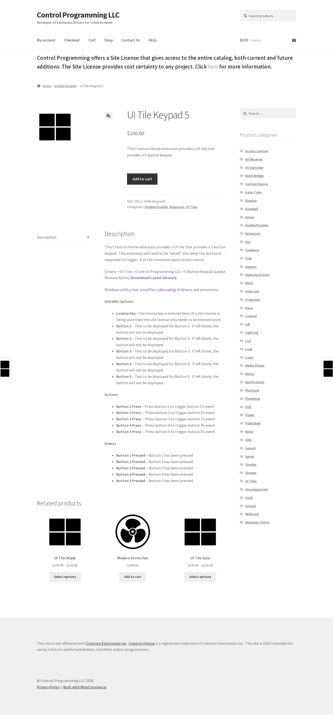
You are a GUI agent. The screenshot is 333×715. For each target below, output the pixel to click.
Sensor (250, 448)
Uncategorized (256, 489)
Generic (251, 266)
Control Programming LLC (78, 15)
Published (252, 423)
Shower (250, 473)
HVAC (249, 283)
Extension (176, 207)
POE (248, 407)
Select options (65, 576)
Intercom (252, 291)
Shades (250, 464)
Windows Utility (257, 522)
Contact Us (130, 40)
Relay (249, 431)
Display (251, 200)
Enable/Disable (66, 86)
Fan (248, 242)
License (251, 316)
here (213, 66)
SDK (248, 440)
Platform (252, 390)
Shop (108, 40)
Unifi (249, 497)
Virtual (250, 506)
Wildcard (252, 514)
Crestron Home (142, 643)
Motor (249, 374)
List (248, 341)
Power (250, 415)
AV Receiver (254, 159)
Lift (247, 324)
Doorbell (251, 209)
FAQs (152, 40)
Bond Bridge (254, 175)
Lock (248, 349)
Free (248, 258)
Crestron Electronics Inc (106, 643)
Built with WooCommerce (84, 687)
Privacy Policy (48, 687)
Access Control (256, 151)
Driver (249, 217)
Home (47, 86)
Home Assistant (257, 274)
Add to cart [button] (132, 576)
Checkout (72, 40)
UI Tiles (191, 207)
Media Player (254, 365)
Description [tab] (46, 237)
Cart (92, 40)
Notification (254, 382)
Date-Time (253, 192)
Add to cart (142, 178)
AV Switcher (254, 167)
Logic (249, 357)
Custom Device (256, 184)
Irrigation (252, 299)
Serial (249, 456)
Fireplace (252, 250)
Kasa (249, 308)
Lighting (251, 332)
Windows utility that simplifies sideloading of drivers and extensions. (162, 289)
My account (46, 40)
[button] (108, 116)
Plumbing (252, 398)
